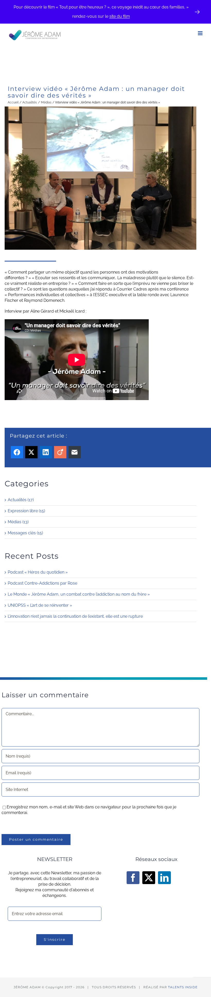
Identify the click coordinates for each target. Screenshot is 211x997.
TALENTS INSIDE (183, 987)
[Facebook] (133, 877)
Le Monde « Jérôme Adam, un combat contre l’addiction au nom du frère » (79, 594)
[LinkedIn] (164, 877)
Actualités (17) (21, 499)
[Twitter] (148, 877)
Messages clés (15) (25, 532)
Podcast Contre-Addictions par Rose (42, 583)
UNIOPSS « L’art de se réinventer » (40, 605)
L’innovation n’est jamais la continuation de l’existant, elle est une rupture (75, 616)
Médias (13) (18, 521)
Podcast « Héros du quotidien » (38, 572)
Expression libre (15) (26, 510)
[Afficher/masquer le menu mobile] (200, 33)
